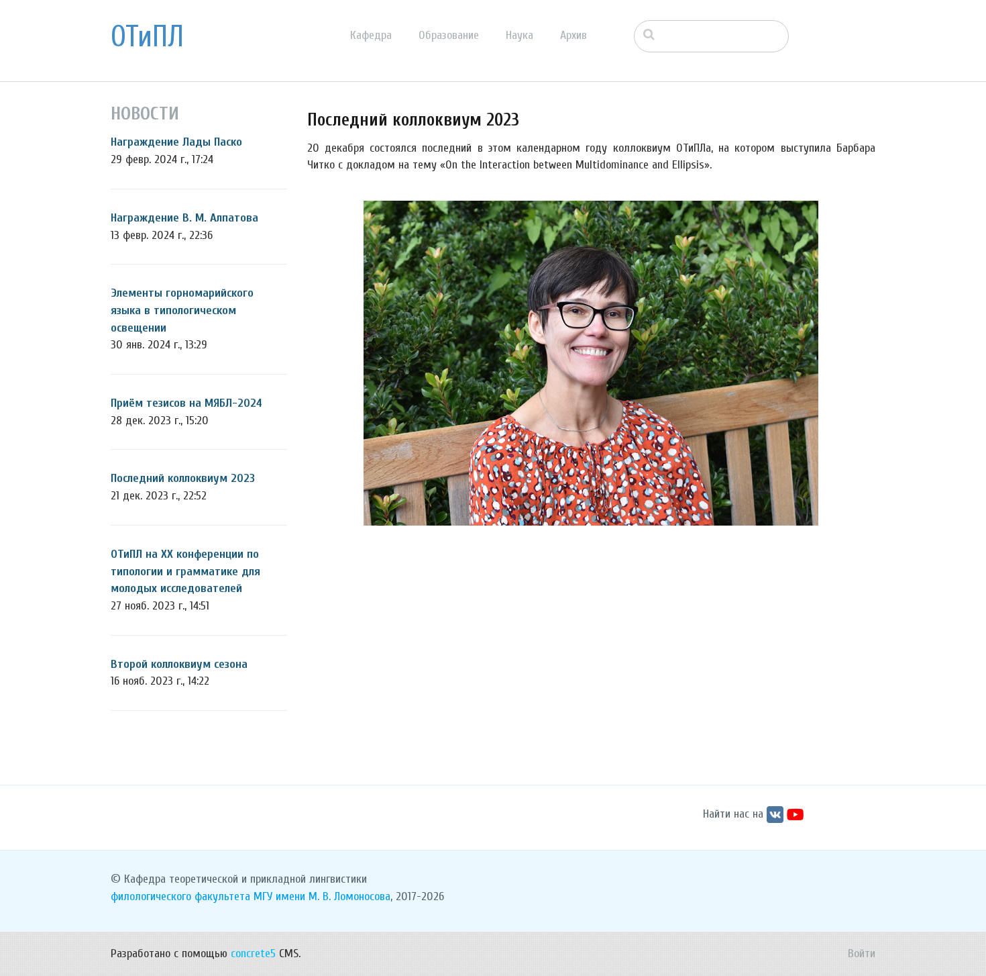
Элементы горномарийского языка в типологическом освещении (182, 310)
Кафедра (371, 35)
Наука (519, 35)
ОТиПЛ (147, 36)
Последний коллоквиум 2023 (183, 478)
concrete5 (253, 953)
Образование (449, 35)
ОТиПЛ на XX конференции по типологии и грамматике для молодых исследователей (185, 571)
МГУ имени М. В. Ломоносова (322, 896)
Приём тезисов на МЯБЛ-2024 (186, 403)
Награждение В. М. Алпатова (184, 218)
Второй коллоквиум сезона (179, 664)
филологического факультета (180, 896)
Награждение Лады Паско (176, 142)
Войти (861, 953)
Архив (573, 35)
